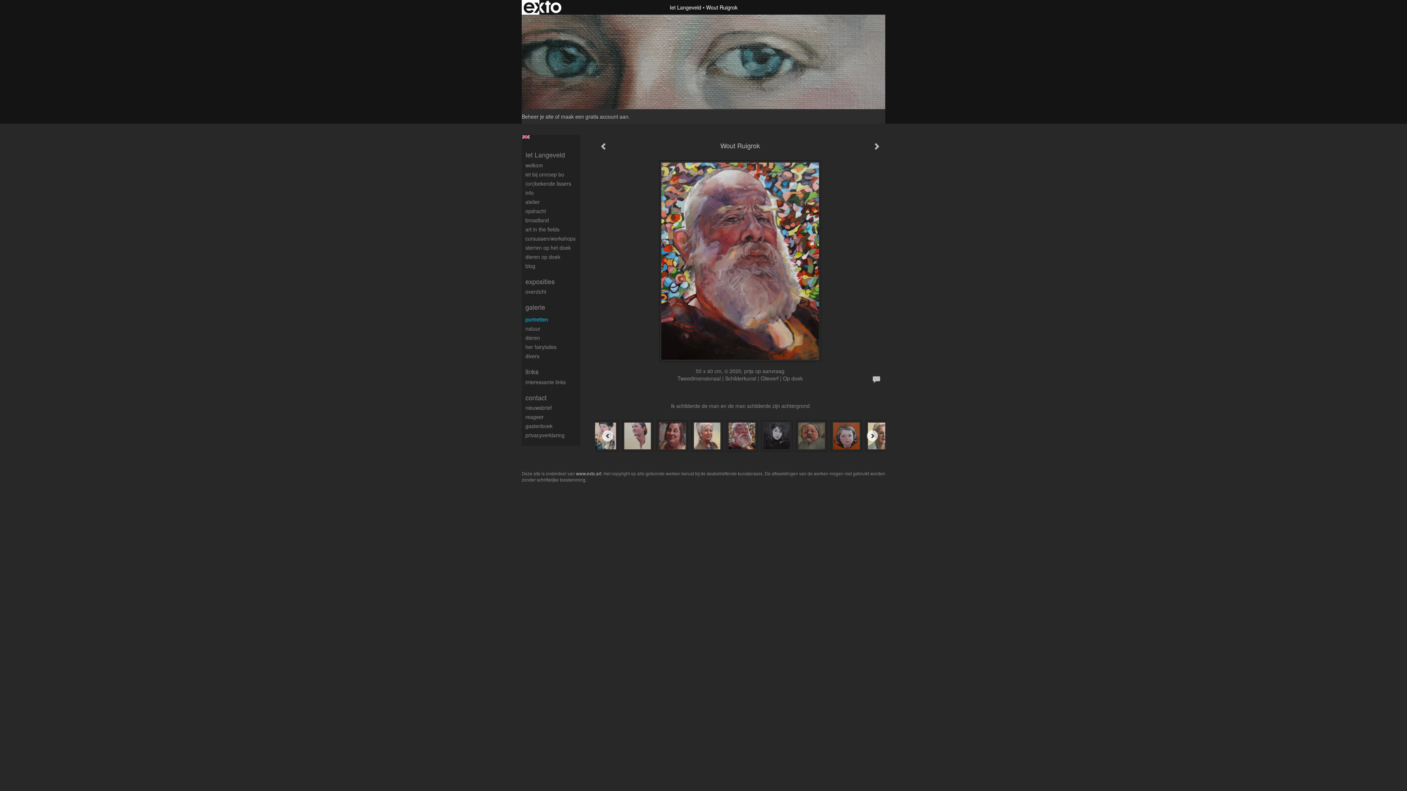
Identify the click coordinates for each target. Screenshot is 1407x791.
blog (530, 266)
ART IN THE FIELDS (542, 229)
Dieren (532, 337)
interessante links (545, 382)
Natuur (532, 328)
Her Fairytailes (541, 346)
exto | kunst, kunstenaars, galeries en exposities (542, 7)
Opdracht (535, 211)
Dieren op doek (542, 256)
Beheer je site (538, 116)
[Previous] (607, 435)
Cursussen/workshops (550, 238)
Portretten (536, 319)
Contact (536, 397)
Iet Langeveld (685, 7)
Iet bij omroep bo (544, 174)
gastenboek (539, 426)
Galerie (535, 307)
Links (532, 371)
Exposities (540, 281)
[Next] (872, 435)
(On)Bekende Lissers (548, 183)
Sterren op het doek (548, 247)
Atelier (532, 201)
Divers (532, 356)
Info (529, 192)
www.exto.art (588, 473)
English (526, 137)
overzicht (535, 291)
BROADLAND (537, 220)
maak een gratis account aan (594, 116)
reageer (534, 416)
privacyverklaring (545, 435)
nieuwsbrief (538, 407)
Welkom (534, 165)
